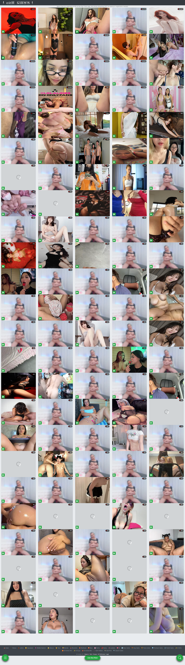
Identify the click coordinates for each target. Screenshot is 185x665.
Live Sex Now (92, 658)
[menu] (5, 657)
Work (91, 654)
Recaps (95, 654)
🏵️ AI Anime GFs (67, 650)
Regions (87, 654)
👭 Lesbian (111, 648)
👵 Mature (51, 648)
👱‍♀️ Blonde (65, 648)
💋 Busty (104, 648)
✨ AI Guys (77, 650)
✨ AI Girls (178, 648)
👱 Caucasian (29, 648)
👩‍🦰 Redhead (82, 648)
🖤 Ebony (13, 648)
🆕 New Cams (126, 648)
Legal (107, 654)
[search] (179, 657)
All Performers (101, 654)
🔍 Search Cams (118, 650)
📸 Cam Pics (108, 650)
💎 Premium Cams (157, 648)
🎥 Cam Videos (98, 650)
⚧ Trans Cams (145, 648)
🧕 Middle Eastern (40, 648)
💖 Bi (118, 648)
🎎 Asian (6, 648)
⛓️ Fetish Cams (169, 648)
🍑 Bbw (90, 648)
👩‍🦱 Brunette (73, 648)
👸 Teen (58, 648)
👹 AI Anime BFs (87, 650)
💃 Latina (20, 648)
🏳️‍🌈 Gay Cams (136, 648)
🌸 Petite (97, 648)
